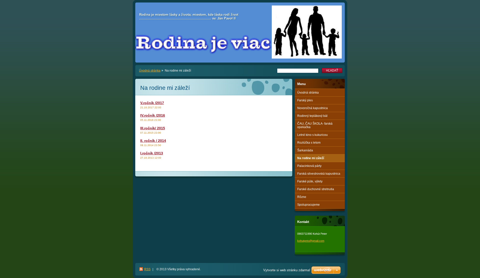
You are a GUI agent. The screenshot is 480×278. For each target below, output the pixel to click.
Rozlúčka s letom (308, 142)
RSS (147, 269)
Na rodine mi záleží (310, 158)
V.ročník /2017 (152, 103)
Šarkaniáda (305, 150)
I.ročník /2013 (151, 153)
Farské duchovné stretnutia (315, 189)
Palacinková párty (309, 166)
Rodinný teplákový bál (312, 116)
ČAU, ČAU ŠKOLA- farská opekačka (314, 125)
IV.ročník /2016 (152, 115)
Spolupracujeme (308, 204)
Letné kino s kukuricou (312, 135)
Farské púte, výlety (309, 181)
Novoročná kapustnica (312, 108)
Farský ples (305, 100)
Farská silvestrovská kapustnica (318, 173)
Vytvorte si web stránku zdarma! (286, 270)
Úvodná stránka (149, 70)
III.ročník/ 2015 (152, 128)
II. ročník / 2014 (153, 141)
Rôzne (301, 197)
